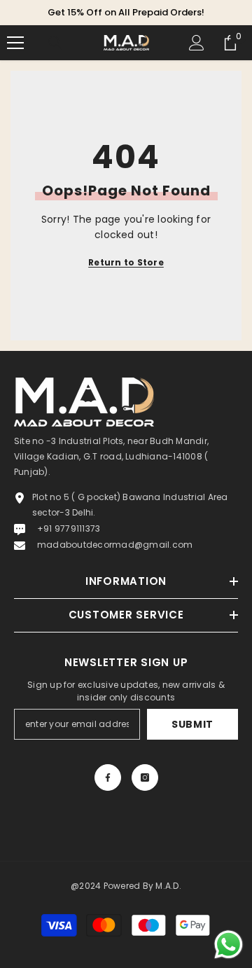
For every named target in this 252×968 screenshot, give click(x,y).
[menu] (15, 42)
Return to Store (126, 262)
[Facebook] (107, 777)
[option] (126, 12)
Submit (193, 724)
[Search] (55, 42)
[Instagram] (145, 777)
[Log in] (196, 42)
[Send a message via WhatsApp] (228, 944)
